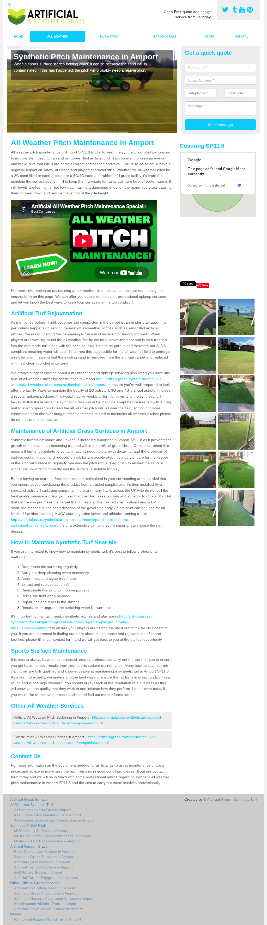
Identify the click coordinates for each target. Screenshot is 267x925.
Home (18, 36)
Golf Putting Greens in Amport (38, 872)
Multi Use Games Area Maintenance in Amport (52, 836)
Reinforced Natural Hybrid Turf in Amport (47, 919)
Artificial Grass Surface (29, 799)
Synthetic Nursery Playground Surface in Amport (54, 898)
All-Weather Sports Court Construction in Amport (54, 820)
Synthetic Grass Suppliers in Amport (43, 857)
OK (238, 185)
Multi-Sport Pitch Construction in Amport (47, 841)
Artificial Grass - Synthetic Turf (232, 799)
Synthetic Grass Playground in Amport (45, 893)
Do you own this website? (207, 185)
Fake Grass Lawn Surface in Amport (44, 851)
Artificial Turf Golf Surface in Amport (43, 867)
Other (209, 36)
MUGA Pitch (109, 36)
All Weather (57, 36)
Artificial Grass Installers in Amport (42, 862)
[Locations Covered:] (9, 4)
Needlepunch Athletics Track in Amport (45, 904)
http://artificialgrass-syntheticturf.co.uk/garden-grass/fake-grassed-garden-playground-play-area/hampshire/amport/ (81, 622)
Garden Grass (165, 36)
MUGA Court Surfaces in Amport (40, 831)
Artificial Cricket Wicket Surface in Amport (48, 909)
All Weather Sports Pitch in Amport (42, 810)
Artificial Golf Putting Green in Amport (44, 888)
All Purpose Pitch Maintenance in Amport (47, 815)
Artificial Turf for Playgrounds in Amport (46, 877)
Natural (241, 36)
